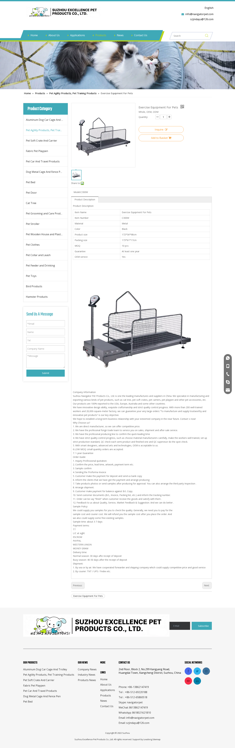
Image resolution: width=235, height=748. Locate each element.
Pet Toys (31, 276)
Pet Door (31, 192)
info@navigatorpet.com (199, 14)
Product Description (84, 199)
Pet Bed (30, 182)
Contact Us (140, 35)
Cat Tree (31, 203)
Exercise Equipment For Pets (88, 595)
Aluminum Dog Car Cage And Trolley (47, 120)
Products (100, 35)
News (120, 35)
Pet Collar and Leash (38, 255)
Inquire (159, 129)
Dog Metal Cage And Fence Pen (44, 172)
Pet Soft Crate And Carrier (41, 140)
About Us (54, 35)
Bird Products (34, 286)
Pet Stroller (32, 224)
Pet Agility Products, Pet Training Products (47, 130)
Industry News (86, 674)
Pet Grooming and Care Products (45, 213)
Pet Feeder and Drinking (40, 265)
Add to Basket (159, 138)
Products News (87, 680)
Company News (87, 669)
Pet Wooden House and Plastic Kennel (47, 234)
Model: (77, 192)
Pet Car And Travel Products (43, 161)
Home (34, 35)
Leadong (148, 739)
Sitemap (157, 739)
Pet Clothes (33, 244)
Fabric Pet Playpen (37, 151)
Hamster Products (37, 296)
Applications (77, 35)
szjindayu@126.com (201, 19)
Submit (45, 373)
